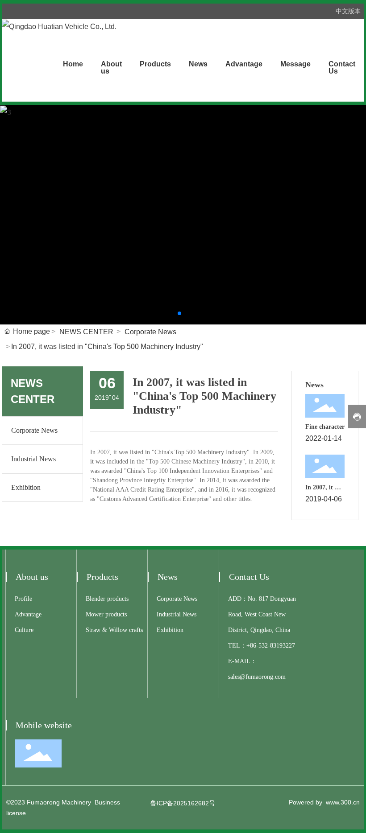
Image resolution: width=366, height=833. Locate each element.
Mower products (106, 614)
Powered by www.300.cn (324, 802)
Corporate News (150, 332)
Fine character (325, 426)
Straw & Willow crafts (114, 630)
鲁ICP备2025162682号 (182, 803)
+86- (252, 645)
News (168, 577)
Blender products (107, 598)
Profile (23, 598)
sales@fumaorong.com (257, 676)
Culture (24, 630)
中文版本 (348, 11)
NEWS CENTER (86, 332)
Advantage (28, 614)
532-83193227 (276, 645)
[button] (179, 313)
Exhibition (26, 487)
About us (32, 577)
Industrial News (33, 459)
